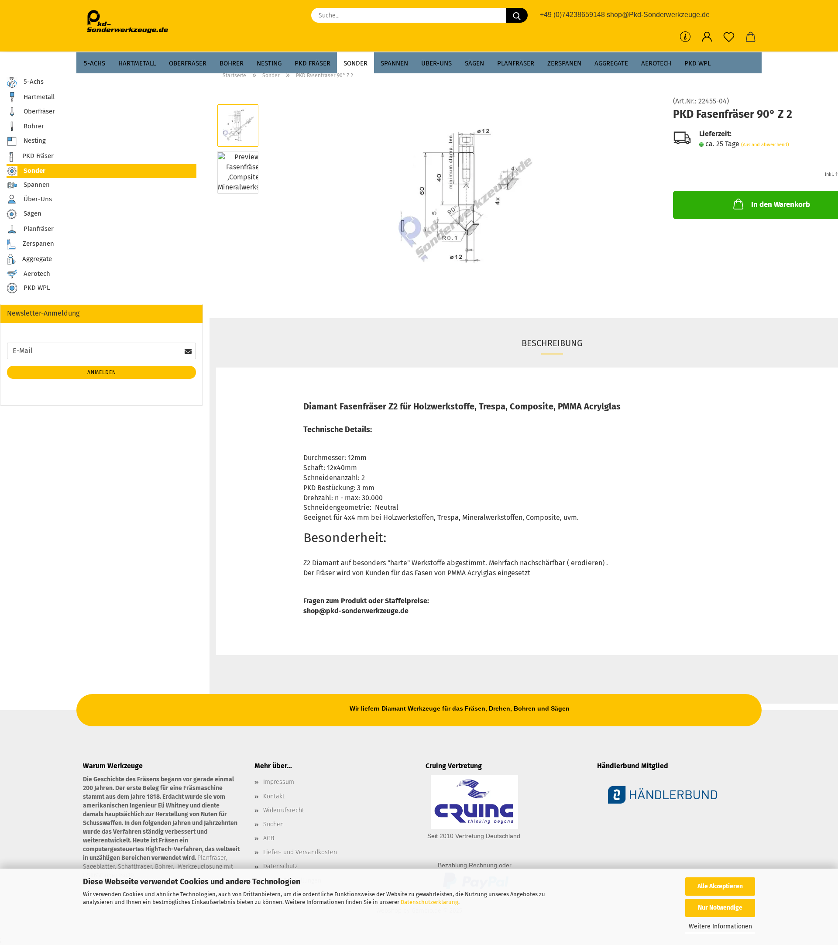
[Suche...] (517, 15)
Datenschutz (280, 866)
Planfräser (515, 63)
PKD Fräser (312, 63)
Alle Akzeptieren (720, 886)
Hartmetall (137, 63)
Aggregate (611, 63)
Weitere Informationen (720, 926)
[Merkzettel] (729, 37)
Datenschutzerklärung (429, 902)
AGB (268, 838)
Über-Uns (436, 63)
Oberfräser (187, 63)
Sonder (355, 63)
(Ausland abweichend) (765, 145)
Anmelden (101, 372)
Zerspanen (564, 63)
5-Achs (94, 63)
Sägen (474, 63)
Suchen (273, 824)
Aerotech (656, 63)
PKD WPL (697, 63)
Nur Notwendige (720, 907)
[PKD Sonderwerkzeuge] (131, 22)
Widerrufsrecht (283, 810)
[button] (707, 37)
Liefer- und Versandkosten (300, 852)
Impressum (278, 782)
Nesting (269, 63)
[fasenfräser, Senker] (463, 195)
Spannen (394, 63)
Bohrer (232, 63)
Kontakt (274, 796)
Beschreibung (552, 343)
